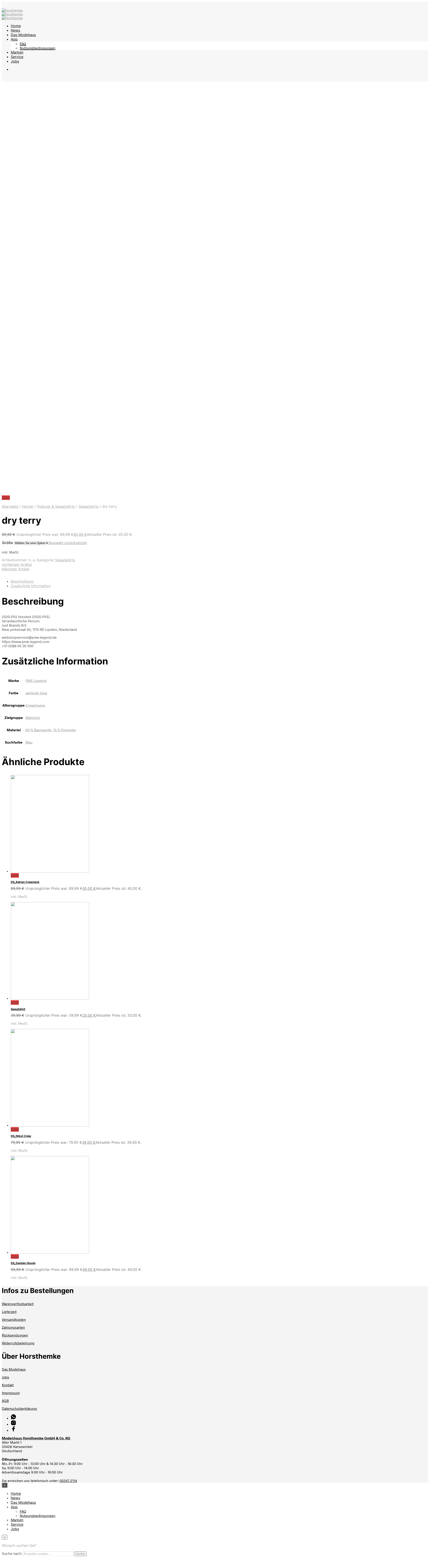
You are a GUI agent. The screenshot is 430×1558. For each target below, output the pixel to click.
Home (16, 26)
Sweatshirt (18, 1009)
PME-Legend (36, 680)
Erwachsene (35, 705)
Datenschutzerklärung (19, 1408)
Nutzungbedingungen (37, 48)
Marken (17, 52)
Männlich (33, 717)
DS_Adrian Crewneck (25, 882)
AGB (5, 1400)
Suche (80, 1554)
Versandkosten (14, 1319)
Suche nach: (12, 1553)
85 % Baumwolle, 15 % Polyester (51, 730)
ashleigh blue (36, 693)
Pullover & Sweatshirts (56, 506)
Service (17, 56)
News (15, 30)
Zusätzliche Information (31, 586)
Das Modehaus (23, 35)
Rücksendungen (15, 1335)
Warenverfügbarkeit (18, 1304)
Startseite (10, 506)
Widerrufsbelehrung (18, 1343)
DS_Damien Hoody (23, 1263)
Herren (27, 506)
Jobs (15, 61)
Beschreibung (22, 581)
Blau (29, 742)
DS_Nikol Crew (21, 1136)
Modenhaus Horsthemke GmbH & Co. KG (36, 1438)
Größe (7, 542)
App (14, 39)
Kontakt (8, 1385)
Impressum (11, 1393)
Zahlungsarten (13, 1327)
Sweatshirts (89, 506)
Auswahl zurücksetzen (68, 542)
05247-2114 (68, 1480)
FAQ (23, 43)
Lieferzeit (9, 1311)
